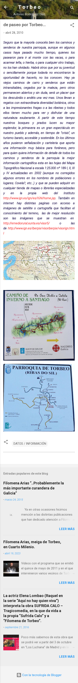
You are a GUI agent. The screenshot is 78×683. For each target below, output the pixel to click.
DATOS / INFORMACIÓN (30, 443)
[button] (72, 26)
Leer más (67, 529)
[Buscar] (72, 8)
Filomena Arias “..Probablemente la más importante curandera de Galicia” (33, 488)
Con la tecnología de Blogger (41, 675)
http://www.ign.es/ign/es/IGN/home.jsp (29, 198)
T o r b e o (29, 7)
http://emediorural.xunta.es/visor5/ (26, 223)
